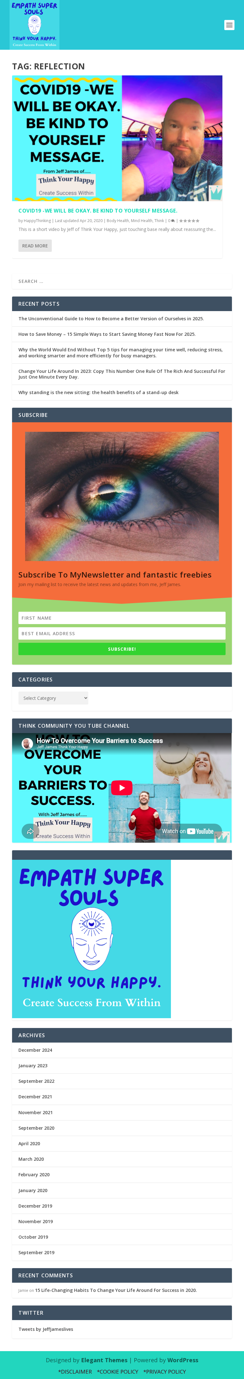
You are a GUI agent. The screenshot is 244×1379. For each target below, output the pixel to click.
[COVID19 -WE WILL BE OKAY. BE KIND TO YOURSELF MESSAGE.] (117, 138)
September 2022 (36, 1081)
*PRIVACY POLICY (164, 1371)
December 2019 (35, 1206)
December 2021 (35, 1097)
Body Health (118, 220)
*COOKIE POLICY (117, 1371)
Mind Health (141, 220)
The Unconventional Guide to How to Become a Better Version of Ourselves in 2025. (111, 319)
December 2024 (35, 1050)
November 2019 (35, 1221)
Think (159, 220)
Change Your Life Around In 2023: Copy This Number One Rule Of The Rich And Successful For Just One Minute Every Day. (121, 374)
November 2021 (35, 1112)
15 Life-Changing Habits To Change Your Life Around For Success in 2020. (116, 1290)
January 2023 (32, 1066)
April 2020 (29, 1143)
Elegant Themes (104, 1360)
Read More (35, 246)
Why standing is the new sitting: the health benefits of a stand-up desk (98, 392)
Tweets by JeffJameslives (45, 1329)
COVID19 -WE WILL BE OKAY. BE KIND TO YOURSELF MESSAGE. (97, 210)
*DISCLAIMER (75, 1371)
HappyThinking (37, 220)
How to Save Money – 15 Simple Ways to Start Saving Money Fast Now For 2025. (107, 334)
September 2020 (36, 1128)
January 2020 (32, 1190)
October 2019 (33, 1237)
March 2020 (31, 1159)
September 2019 (36, 1252)
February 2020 (34, 1175)
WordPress (182, 1360)
